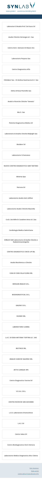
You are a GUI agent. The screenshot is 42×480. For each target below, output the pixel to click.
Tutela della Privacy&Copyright (28, 474)
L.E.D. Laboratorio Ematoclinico (21, 413)
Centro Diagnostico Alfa (21, 69)
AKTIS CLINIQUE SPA (21, 370)
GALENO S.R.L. (21, 305)
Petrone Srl (21, 187)
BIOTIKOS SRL (21, 348)
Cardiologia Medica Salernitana (21, 230)
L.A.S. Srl (21, 423)
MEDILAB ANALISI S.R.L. (21, 284)
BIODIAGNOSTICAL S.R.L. (21, 295)
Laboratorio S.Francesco (21, 155)
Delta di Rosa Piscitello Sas (21, 91)
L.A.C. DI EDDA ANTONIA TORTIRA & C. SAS (21, 338)
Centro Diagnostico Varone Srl (21, 380)
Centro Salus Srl (21, 434)
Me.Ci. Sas (21, 112)
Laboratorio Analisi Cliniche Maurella (21, 209)
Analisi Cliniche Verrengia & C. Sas (21, 37)
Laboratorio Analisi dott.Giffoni (21, 198)
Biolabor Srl (21, 144)
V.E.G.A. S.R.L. (21, 391)
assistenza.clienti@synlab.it (26, 11)
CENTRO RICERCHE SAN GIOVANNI (21, 402)
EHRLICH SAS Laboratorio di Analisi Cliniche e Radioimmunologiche (21, 241)
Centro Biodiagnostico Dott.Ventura (21, 445)
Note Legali (35, 471)
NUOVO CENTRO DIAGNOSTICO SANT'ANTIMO (21, 166)
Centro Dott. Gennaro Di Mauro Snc (21, 48)
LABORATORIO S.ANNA (21, 327)
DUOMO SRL (21, 316)
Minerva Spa (21, 177)
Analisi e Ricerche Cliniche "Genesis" (21, 101)
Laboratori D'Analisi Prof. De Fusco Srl (21, 26)
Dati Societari (34, 468)
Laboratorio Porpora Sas (21, 59)
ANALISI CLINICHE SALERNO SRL (21, 359)
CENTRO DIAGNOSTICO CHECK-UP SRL (21, 252)
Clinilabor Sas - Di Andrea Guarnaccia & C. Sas (21, 80)
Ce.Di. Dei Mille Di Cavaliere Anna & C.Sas (21, 219)
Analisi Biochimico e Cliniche (21, 262)
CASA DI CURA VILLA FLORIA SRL (21, 273)
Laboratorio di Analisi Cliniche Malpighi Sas (21, 134)
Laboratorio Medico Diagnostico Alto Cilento (21, 456)
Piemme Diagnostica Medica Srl (21, 123)
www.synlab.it (11, 11)
